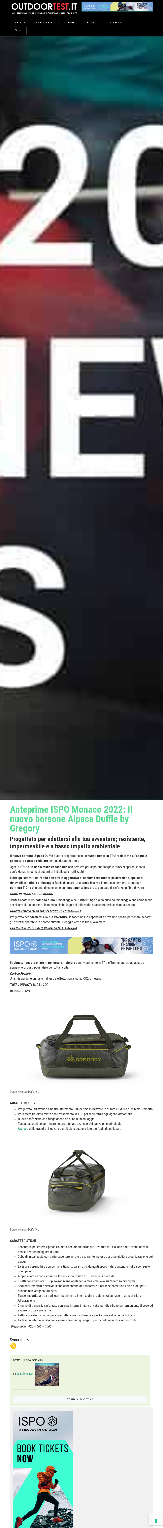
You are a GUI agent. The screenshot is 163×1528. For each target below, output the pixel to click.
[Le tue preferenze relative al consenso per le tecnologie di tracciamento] (156, 1521)
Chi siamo (92, 22)
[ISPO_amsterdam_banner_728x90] (117, 5)
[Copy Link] (13, 1346)
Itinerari (115, 22)
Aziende (69, 22)
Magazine (42, 22)
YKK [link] (87, 1276)
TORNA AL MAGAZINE (80, 1399)
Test (18, 22)
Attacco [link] (23, 1129)
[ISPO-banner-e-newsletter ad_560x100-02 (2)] (43, 1470)
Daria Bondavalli (25, 1373)
